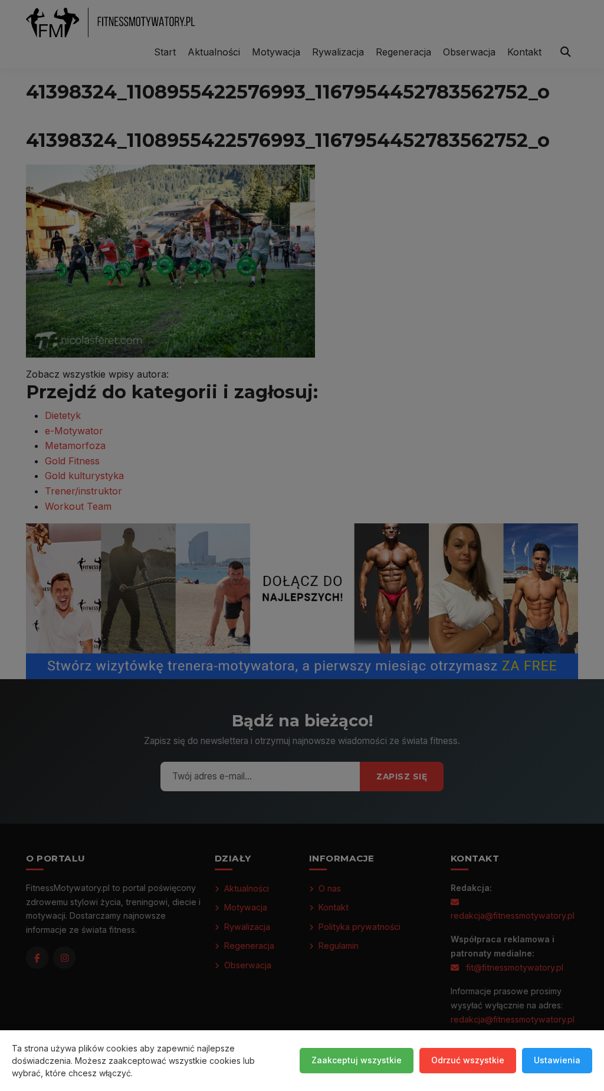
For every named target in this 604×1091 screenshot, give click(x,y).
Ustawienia (557, 1060)
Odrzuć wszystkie (467, 1060)
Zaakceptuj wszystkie (356, 1060)
